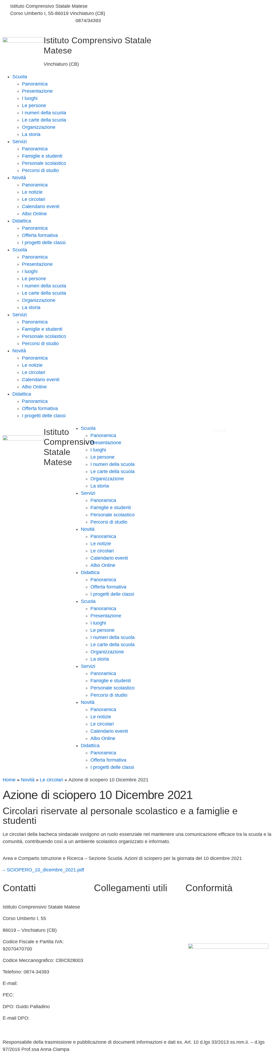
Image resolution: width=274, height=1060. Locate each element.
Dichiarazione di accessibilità (216, 918)
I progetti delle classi (44, 242)
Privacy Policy (200, 907)
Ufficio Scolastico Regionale (124, 953)
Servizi (19, 141)
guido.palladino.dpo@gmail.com (37, 1025)
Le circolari (33, 199)
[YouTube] (205, 18)
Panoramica (35, 84)
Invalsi (101, 964)
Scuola (19, 76)
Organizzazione (38, 127)
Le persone (34, 105)
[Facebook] (205, 6)
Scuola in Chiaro (111, 941)
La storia (31, 134)
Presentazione (37, 91)
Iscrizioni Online (111, 976)
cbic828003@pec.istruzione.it (47, 994)
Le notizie (32, 192)
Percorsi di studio (40, 170)
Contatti (102, 907)
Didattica (21, 221)
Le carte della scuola (44, 120)
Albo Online (34, 213)
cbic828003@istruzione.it (37, 20)
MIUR (100, 918)
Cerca (219, 431)
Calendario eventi (40, 206)
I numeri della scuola (44, 112)
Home (9, 779)
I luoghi (29, 98)
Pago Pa (103, 987)
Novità (19, 177)
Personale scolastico (44, 163)
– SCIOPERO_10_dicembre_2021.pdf (43, 869)
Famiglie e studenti (42, 156)
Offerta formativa (40, 235)
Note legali (196, 930)
